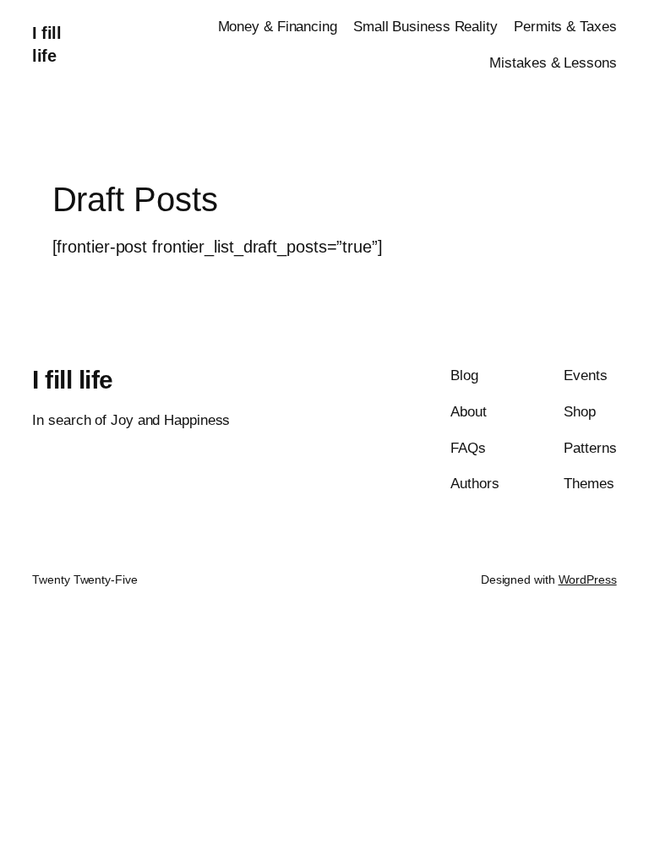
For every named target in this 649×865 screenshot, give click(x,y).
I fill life (72, 380)
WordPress (588, 579)
